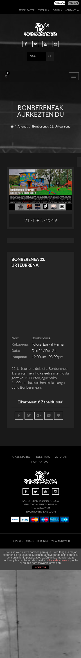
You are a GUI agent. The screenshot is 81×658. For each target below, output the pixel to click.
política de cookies (57, 560)
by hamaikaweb (60, 540)
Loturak (57, 10)
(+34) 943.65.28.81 (40, 507)
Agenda (23, 126)
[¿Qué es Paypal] (15, 519)
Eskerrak (43, 10)
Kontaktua (72, 10)
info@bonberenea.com (40, 511)
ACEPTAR (40, 567)
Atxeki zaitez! (27, 10)
